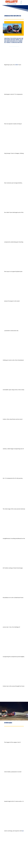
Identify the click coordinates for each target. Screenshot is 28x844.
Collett (16, 65)
